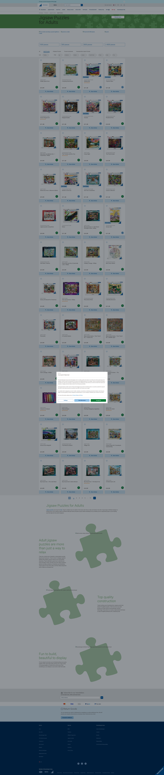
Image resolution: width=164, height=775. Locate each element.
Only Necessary (82, 400)
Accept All (98, 400)
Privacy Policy (75, 395)
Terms (81, 395)
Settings (66, 400)
